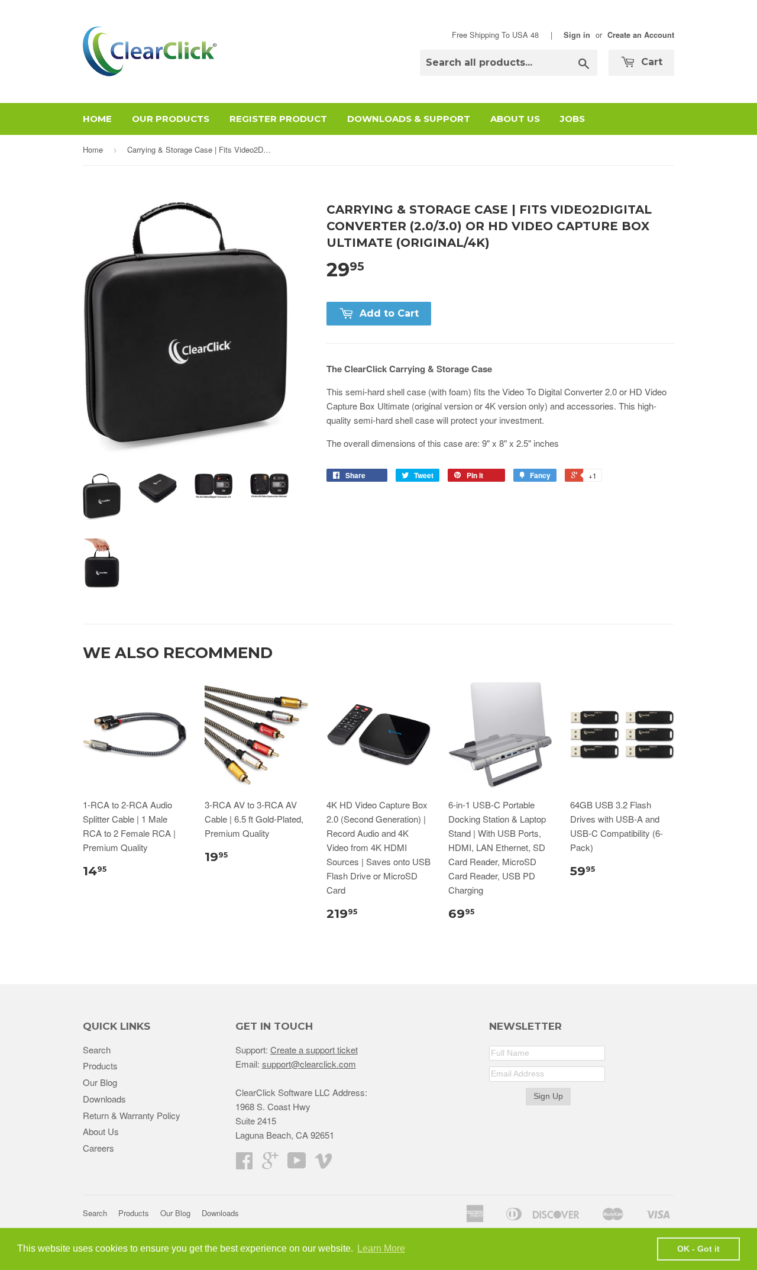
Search (97, 1049)
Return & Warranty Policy (131, 1115)
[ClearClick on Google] (270, 1164)
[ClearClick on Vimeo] (323, 1164)
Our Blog (100, 1082)
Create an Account (640, 35)
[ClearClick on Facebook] (244, 1164)
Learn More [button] (381, 1248)
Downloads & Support (408, 118)
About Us (515, 118)
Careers (98, 1148)
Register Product (278, 118)
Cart (650, 61)
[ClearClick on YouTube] (296, 1164)
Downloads (104, 1098)
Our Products (170, 118)
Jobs (572, 118)
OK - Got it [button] (698, 1248)
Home (97, 118)
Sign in (577, 35)
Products (100, 1065)
